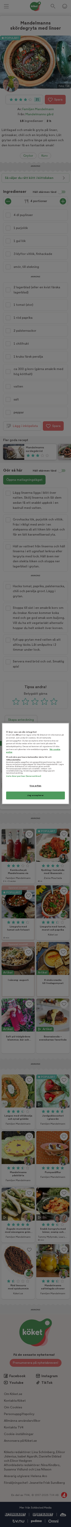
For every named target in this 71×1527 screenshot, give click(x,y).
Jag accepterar (35, 795)
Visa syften (35, 786)
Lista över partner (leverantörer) (23, 776)
